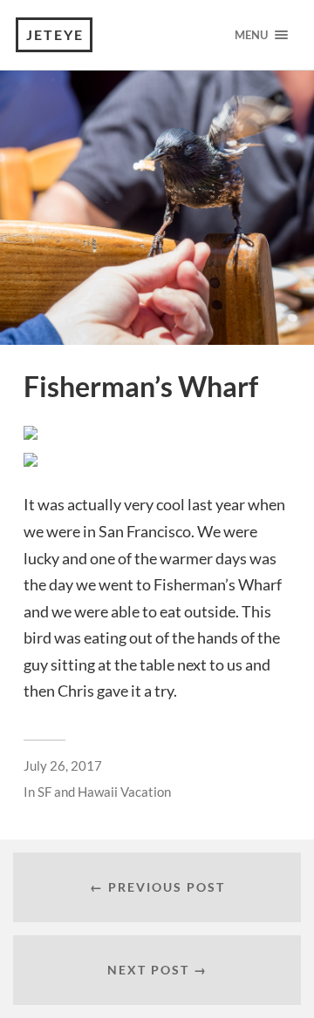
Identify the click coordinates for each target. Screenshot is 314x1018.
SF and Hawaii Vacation (104, 791)
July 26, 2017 (63, 765)
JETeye (55, 34)
